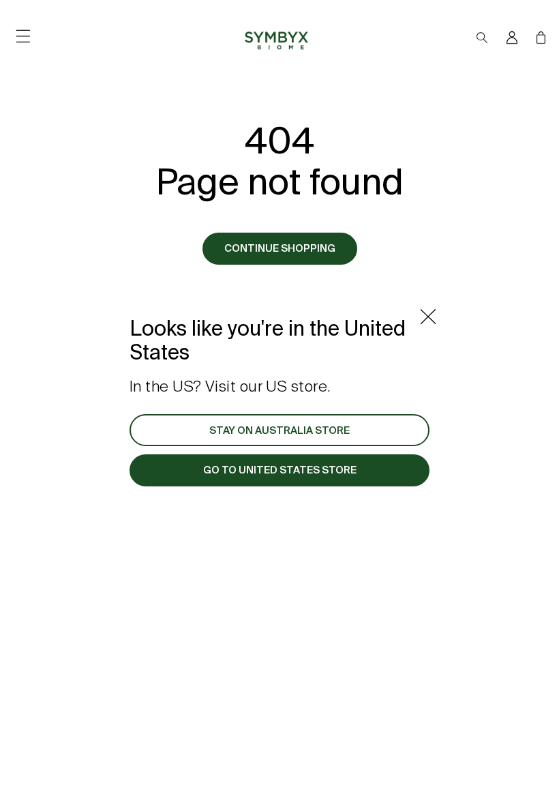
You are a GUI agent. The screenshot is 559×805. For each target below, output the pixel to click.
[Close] (428, 316)
